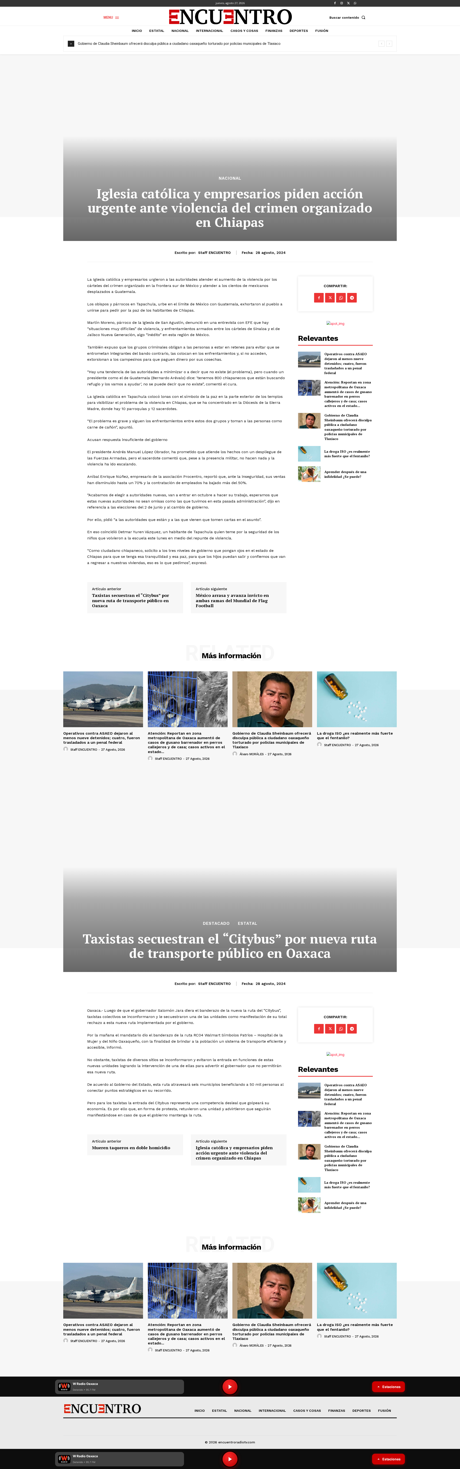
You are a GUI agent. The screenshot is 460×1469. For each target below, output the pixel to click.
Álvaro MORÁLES (252, 754)
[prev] (382, 44)
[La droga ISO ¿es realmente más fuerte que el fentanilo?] (309, 454)
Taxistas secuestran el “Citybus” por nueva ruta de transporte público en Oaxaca (130, 600)
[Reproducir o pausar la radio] (230, 1459)
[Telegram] (352, 298)
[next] (389, 44)
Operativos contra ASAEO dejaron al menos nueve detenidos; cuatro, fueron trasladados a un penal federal (345, 363)
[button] (348, 17)
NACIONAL (230, 178)
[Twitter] (348, 3)
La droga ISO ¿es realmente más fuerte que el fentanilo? (122, 43)
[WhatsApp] (355, 3)
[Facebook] (335, 3)
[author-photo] (66, 749)
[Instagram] (341, 3)
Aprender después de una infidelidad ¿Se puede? (345, 474)
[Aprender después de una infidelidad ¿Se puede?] (309, 474)
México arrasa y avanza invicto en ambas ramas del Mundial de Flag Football (232, 600)
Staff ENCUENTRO (214, 253)
